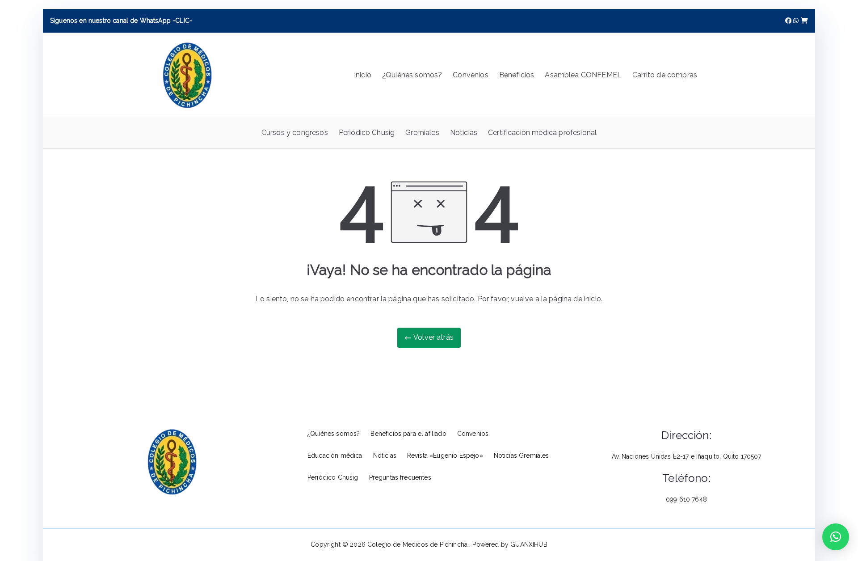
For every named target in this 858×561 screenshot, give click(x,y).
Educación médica (334, 455)
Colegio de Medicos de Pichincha (418, 544)
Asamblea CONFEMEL (583, 75)
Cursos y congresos (294, 132)
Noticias (463, 132)
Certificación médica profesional (542, 132)
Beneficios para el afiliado (408, 433)
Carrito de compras (664, 75)
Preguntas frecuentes (400, 477)
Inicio (362, 75)
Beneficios (516, 75)
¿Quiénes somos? (412, 75)
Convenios (470, 75)
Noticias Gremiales (521, 455)
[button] (835, 536)
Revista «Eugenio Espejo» (445, 455)
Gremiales (422, 132)
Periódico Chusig (367, 132)
